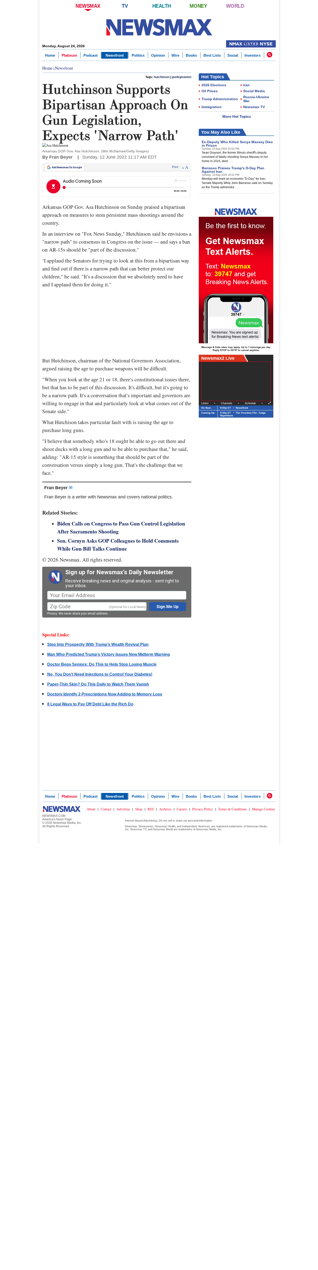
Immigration (211, 107)
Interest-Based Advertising (141, 820)
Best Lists (212, 55)
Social (232, 55)
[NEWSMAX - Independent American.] (159, 27)
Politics (138, 55)
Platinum (69, 55)
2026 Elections (213, 85)
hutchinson (161, 77)
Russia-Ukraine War (256, 99)
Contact (106, 809)
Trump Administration (219, 99)
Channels (226, 403)
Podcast (90, 55)
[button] (269, 54)
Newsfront (115, 55)
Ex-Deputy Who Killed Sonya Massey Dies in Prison (237, 143)
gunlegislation (181, 77)
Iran (246, 85)
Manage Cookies (263, 809)
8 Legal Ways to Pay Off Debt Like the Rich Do (90, 704)
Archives (165, 809)
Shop (138, 809)
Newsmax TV (254, 107)
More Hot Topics (236, 116)
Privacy (52, 613)
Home (50, 55)
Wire (175, 55)
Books (191, 55)
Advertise (123, 809)
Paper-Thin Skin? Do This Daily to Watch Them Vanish (98, 684)
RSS (151, 809)
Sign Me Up (168, 606)
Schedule (250, 403)
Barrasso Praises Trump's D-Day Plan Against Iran (233, 170)
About (91, 809)
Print (175, 167)
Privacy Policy (202, 809)
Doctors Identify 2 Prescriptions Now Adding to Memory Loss (104, 694)
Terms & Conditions (232, 809)
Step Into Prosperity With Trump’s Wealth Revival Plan (98, 644)
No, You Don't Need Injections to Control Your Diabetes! (99, 674)
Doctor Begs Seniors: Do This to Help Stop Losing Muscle (102, 664)
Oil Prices (209, 91)
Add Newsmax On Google (67, 167)
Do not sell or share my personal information (185, 820)
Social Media (254, 91)
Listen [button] (204, 403)
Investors (252, 55)
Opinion (158, 55)
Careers (182, 809)
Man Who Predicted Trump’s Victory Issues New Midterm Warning (108, 654)
